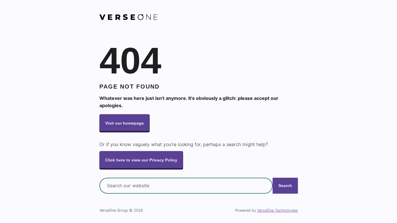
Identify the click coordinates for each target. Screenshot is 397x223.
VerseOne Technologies (277, 210)
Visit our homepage (124, 123)
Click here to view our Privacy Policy (141, 160)
